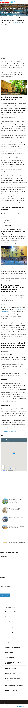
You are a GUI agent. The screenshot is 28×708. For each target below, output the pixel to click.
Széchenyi (5, 311)
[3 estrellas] (4, 542)
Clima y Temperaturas (11, 632)
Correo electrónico (5, 586)
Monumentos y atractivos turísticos (12, 679)
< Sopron (7, 705)
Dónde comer (9, 652)
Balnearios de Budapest (12, 617)
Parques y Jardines (10, 673)
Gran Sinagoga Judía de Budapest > (20, 705)
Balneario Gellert (21, 309)
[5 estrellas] (6, 542)
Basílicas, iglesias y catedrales (14, 685)
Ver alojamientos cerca (10, 431)
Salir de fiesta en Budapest (13, 647)
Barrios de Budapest (11, 690)
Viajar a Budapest (7, 703)
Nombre (2, 577)
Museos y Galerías (10, 668)
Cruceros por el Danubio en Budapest (13, 663)
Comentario (4, 556)
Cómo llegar (8, 622)
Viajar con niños (9, 657)
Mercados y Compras (11, 637)
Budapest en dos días (11, 642)
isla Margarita (16, 22)
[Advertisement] (14, 42)
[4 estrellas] (5, 542)
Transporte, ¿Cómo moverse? (13, 627)
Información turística (11, 612)
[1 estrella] (3, 542)
